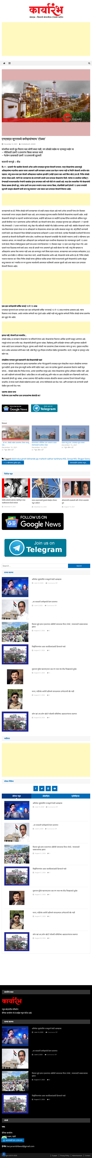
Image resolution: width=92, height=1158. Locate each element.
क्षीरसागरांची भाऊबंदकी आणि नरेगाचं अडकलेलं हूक (75, 501)
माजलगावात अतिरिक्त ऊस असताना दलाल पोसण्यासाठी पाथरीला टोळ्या (44, 443)
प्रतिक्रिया (75, 796)
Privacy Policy (64, 1156)
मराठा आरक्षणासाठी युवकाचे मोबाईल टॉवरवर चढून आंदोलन (44, 501)
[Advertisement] (46, 39)
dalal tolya (16, 458)
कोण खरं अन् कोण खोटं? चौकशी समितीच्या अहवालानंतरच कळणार (54, 714)
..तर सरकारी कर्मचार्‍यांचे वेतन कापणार (44, 602)
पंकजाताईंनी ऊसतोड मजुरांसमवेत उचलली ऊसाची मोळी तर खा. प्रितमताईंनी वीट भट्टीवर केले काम (80, 463)
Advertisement (77, 1156)
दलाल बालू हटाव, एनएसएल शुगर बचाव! (73, 442)
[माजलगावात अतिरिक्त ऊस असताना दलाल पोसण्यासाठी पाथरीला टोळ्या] (45, 433)
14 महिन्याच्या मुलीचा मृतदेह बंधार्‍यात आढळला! (14, 463)
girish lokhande (28, 458)
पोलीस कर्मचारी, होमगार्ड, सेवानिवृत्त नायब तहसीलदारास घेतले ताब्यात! (13, 501)
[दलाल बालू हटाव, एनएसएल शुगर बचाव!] (75, 433)
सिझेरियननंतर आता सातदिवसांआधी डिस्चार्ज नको (49, 646)
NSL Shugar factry (81, 458)
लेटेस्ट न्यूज (16, 796)
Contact (87, 1156)
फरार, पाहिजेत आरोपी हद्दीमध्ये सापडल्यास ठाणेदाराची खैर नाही (53, 691)
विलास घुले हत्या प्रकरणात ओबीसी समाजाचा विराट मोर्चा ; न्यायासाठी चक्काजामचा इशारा (60, 625)
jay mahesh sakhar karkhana (49, 458)
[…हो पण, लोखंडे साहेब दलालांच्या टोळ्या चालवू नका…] (15, 433)
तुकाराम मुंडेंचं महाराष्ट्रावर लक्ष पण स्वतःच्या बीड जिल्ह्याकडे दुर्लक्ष (54, 669)
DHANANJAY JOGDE (28, 144)
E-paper (54, 1156)
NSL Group (68, 458)
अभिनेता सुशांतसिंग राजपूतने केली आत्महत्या (46, 579)
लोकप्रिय (46, 796)
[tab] (16, 796)
